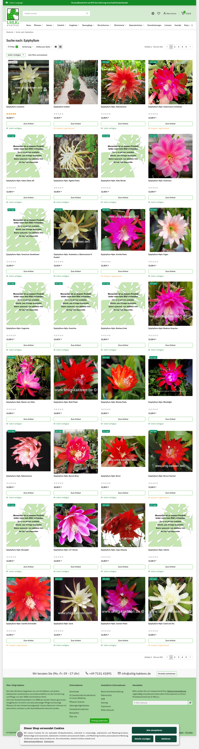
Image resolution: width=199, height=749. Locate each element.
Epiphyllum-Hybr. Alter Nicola (113, 180)
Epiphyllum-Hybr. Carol (63, 623)
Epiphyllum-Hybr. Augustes (17, 328)
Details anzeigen (143, 738)
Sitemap (104, 702)
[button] (159, 13)
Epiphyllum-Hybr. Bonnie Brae (66, 476)
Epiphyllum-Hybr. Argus (158, 254)
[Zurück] (167, 46)
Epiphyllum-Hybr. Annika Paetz (114, 254)
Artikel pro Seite (43, 47)
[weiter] (190, 46)
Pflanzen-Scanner (77, 702)
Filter (13, 47)
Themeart (180, 732)
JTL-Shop (189, 732)
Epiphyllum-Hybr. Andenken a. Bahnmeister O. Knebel (73, 255)
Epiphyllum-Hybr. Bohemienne (19, 476)
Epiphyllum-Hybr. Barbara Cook (114, 328)
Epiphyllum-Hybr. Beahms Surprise (163, 328)
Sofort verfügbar (14, 55)
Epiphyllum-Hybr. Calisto (158, 550)
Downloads (74, 691)
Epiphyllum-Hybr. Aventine (65, 328)
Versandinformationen (79, 709)
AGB (103, 699)
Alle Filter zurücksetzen (37, 55)
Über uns (73, 716)
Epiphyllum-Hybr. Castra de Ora (161, 623)
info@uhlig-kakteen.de (136, 673)
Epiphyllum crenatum (15, 106)
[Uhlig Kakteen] (12, 17)
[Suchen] (87, 13)
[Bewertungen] (11, 114)
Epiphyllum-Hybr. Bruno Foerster (162, 476)
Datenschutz (106, 695)
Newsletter (74, 713)
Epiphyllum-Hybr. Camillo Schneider (21, 623)
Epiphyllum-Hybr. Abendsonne (113, 106)
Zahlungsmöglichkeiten (79, 705)
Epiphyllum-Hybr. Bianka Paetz (114, 402)
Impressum (106, 706)
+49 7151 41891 (100, 673)
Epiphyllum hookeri (62, 106)
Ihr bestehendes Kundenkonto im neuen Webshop (82, 696)
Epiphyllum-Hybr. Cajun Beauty (114, 550)
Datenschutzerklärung (176, 691)
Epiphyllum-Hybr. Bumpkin (17, 550)
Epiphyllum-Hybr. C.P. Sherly (66, 550)
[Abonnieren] (190, 702)
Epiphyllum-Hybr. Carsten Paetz (114, 623)
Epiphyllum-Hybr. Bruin (111, 476)
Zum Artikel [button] (29, 123)
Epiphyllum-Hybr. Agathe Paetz (67, 180)
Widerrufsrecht (107, 710)
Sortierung (26, 47)
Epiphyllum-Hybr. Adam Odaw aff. (20, 180)
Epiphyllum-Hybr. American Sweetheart (22, 254)
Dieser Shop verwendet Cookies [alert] (44, 728)
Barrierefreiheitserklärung (112, 691)
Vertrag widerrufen (99, 720)
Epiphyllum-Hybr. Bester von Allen (20, 402)
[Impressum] (153, 13)
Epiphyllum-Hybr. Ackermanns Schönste (165, 106)
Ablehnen (165, 738)
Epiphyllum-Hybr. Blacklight (160, 402)
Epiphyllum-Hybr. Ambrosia (159, 180)
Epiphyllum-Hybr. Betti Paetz (66, 402)
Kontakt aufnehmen (166, 673)
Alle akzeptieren (154, 730)
